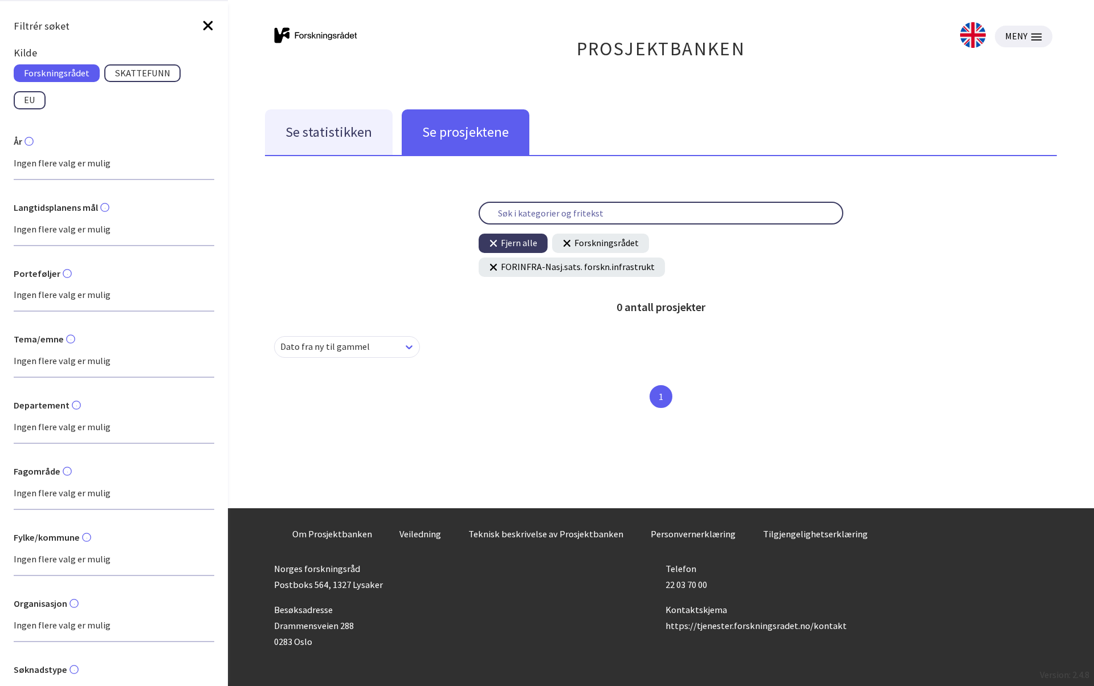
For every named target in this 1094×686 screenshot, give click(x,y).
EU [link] (29, 99)
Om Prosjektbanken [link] (332, 534)
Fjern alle (519, 242)
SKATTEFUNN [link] (142, 73)
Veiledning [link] (420, 534)
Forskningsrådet (606, 242)
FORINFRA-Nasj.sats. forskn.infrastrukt (578, 266)
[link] (973, 36)
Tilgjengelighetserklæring (815, 534)
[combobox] (281, 346)
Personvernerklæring (693, 534)
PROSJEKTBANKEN (661, 48)
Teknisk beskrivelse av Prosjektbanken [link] (545, 534)
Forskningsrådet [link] (56, 73)
